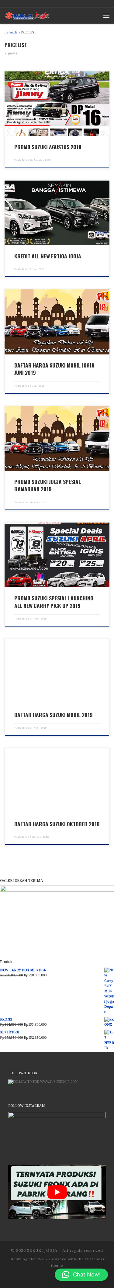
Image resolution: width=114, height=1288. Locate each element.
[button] (81, 1275)
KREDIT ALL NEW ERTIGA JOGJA (47, 256)
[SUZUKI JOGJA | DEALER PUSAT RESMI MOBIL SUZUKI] (27, 14)
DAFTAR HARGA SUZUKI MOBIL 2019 (53, 715)
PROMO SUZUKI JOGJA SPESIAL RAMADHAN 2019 (47, 485)
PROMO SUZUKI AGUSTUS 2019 (47, 147)
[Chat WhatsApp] (6, 3)
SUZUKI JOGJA (42, 1250)
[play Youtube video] (56, 1192)
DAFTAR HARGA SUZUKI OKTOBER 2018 (56, 824)
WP (41, 1259)
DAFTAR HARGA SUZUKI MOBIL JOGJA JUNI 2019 (54, 368)
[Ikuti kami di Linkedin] (51, 3)
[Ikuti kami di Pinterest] (59, 3)
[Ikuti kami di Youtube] (44, 3)
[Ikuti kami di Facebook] (21, 3)
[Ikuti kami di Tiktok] (13, 3)
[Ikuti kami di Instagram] (28, 3)
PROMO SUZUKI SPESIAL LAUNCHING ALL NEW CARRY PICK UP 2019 (53, 601)
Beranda (11, 32)
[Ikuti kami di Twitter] (36, 3)
